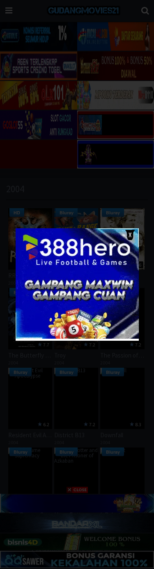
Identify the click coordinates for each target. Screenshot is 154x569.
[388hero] (77, 336)
